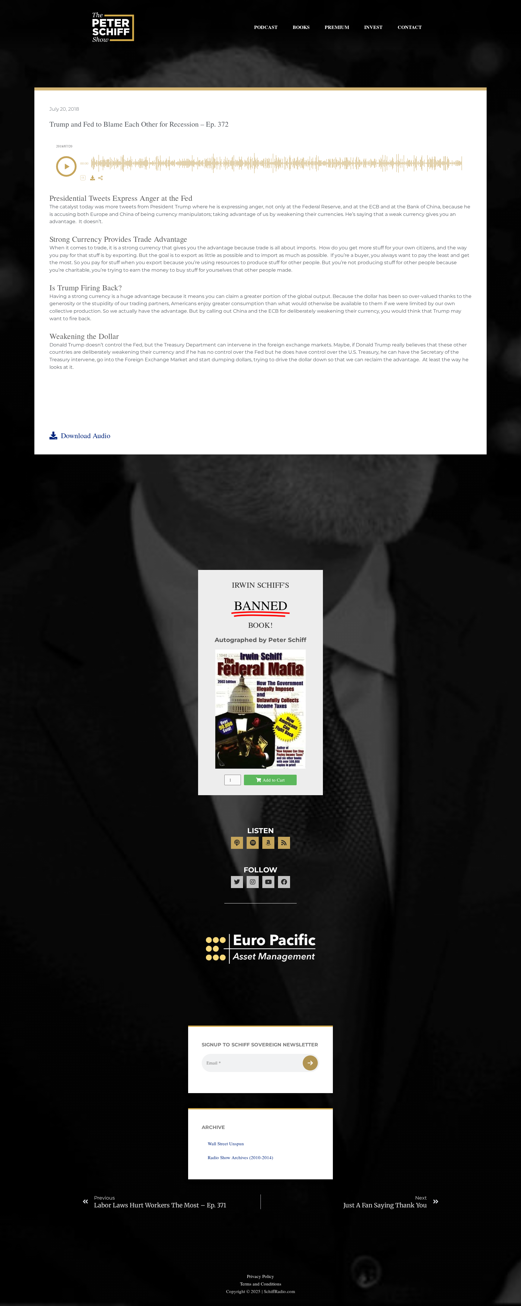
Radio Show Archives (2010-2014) (240, 1157)
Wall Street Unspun (226, 1143)
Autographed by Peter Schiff (260, 640)
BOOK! (260, 625)
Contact (410, 27)
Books (301, 27)
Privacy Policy (260, 1276)
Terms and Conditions (260, 1284)
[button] (66, 166)
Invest (373, 27)
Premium (337, 27)
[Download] (92, 178)
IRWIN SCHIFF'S (260, 585)
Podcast (266, 27)
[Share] (100, 178)
